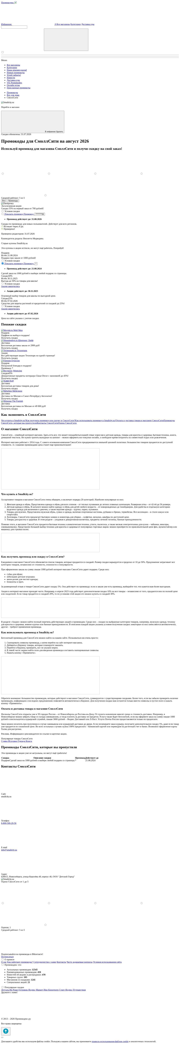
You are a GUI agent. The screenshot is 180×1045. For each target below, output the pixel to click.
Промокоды (13, 201)
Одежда (22, 741)
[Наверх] (5, 1031)
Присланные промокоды (18, 88)
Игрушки (13, 741)
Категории (75, 24)
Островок (23, 990)
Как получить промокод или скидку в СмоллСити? (50, 420)
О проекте (9, 959)
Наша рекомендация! (17, 70)
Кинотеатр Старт (56, 990)
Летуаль (5, 990)
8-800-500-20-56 (8, 823)
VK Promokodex (14, 82)
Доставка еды (87, 24)
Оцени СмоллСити (67, 423)
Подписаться (7, 956)
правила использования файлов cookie (110, 1041)
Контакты (61, 962)
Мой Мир (18, 330)
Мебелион (17, 391)
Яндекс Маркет (36, 990)
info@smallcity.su (9, 850)
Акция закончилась (10, 286)
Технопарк (22, 350)
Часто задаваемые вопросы (80, 962)
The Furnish (17, 401)
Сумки (4, 741)
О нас (4, 962)
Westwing (17, 371)
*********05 (40, 214)
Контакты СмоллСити (47, 423)
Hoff (11, 381)
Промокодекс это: (13, 965)
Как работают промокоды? (20, 962)
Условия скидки (12, 211)
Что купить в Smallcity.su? (13, 420)
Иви (46, 990)
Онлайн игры (13, 85)
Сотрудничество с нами (44, 962)
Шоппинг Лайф (25, 340)
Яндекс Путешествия (75, 990)
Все (3, 201)
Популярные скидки (14, 987)
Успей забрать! (14, 75)
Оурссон (15, 360)
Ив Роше (13, 990)
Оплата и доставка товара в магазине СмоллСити (140, 420)
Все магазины (63, 24)
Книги (29, 741)
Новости (11, 77)
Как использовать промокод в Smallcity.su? (95, 420)
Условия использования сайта (107, 962)
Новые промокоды (16, 72)
